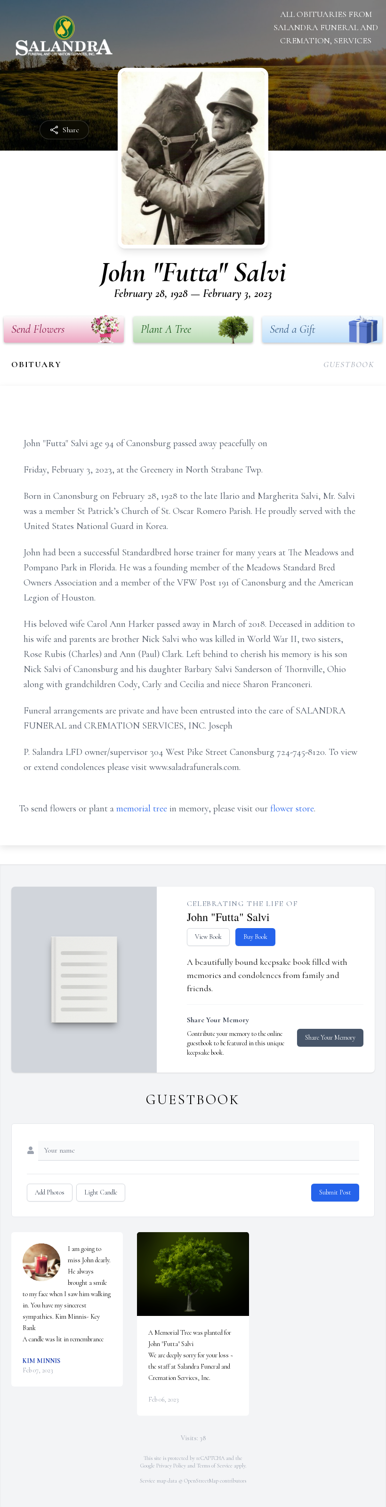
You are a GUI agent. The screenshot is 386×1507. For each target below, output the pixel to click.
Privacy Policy (171, 1465)
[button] (193, 1274)
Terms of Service (215, 1465)
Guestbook (349, 364)
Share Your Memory (330, 1038)
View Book (208, 937)
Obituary (36, 364)
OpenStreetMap (201, 1480)
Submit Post (335, 1192)
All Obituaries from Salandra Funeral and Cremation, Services (325, 27)
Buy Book (255, 937)
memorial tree (141, 808)
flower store (292, 808)
